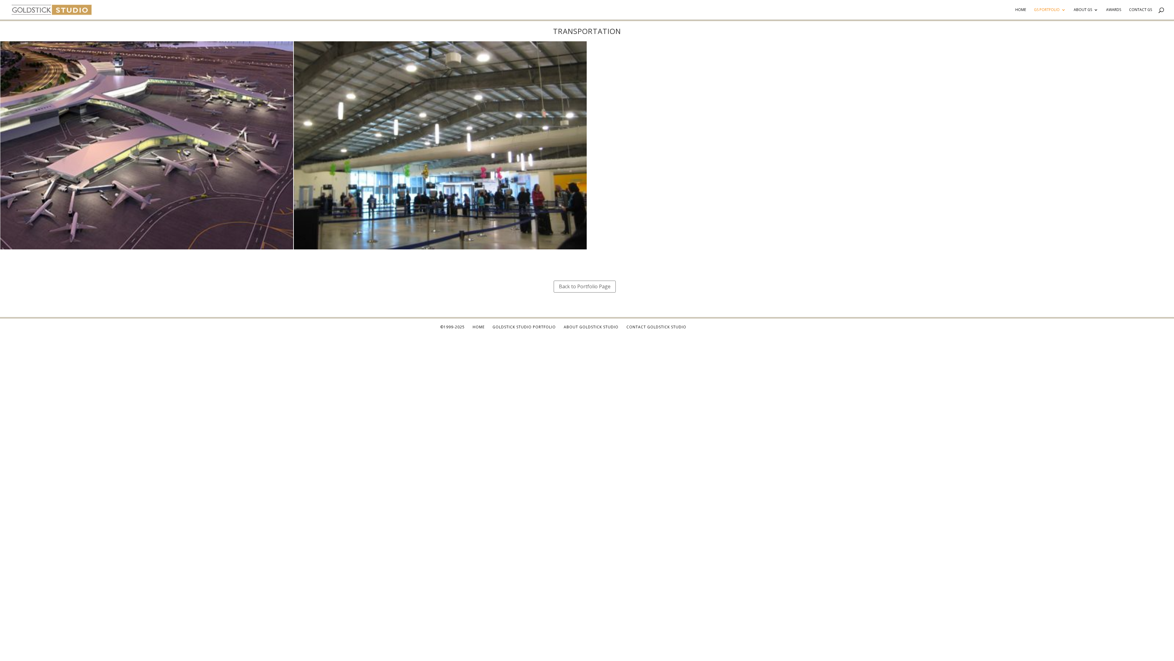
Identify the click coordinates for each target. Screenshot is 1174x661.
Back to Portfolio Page (585, 286)
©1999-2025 (452, 327)
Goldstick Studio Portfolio (524, 327)
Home (1020, 10)
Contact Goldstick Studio (656, 327)
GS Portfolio (1047, 10)
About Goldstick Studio (591, 327)
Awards (1113, 10)
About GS (1083, 10)
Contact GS (1140, 10)
